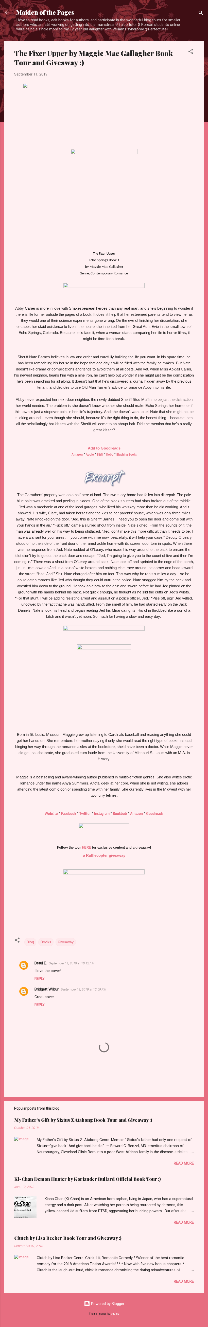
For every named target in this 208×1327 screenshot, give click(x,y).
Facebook (68, 814)
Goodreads (154, 814)
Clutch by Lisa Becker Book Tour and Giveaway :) (68, 1238)
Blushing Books (126, 454)
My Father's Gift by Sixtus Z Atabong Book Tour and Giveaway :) (83, 1120)
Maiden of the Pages (45, 12)
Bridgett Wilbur (46, 989)
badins (115, 1313)
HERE (86, 847)
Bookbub (120, 814)
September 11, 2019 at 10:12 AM (71, 963)
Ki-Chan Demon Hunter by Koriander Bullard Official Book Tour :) (87, 1179)
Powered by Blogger (107, 1303)
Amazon (136, 814)
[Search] (201, 14)
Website (51, 814)
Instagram (102, 814)
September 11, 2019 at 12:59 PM (83, 989)
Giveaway (66, 942)
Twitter (85, 814)
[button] (191, 52)
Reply (39, 979)
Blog (30, 942)
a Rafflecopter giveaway (104, 855)
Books (46, 942)
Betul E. (40, 963)
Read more (184, 1163)
